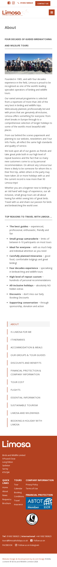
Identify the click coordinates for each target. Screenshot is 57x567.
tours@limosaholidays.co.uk (15, 540)
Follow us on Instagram (28, 545)
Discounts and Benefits (26, 362)
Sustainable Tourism (24, 405)
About (15, 324)
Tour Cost (17, 382)
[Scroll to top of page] (51, 561)
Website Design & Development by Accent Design (23, 559)
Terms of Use (32, 488)
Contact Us (42, 4)
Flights (15, 389)
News (4, 495)
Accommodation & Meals (26, 347)
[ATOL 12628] (40, 519)
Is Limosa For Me (21, 331)
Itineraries (18, 339)
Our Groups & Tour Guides (28, 355)
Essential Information (25, 397)
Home (5, 487)
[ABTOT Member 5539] (40, 503)
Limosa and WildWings (25, 412)
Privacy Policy (32, 484)
